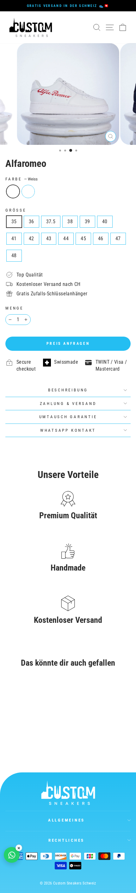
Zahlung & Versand (68, 403)
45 (83, 239)
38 (70, 222)
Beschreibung (68, 390)
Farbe (21, 179)
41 (14, 239)
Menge (14, 308)
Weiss (13, 191)
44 (66, 239)
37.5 (51, 222)
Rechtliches (66, 840)
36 (31, 222)
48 (14, 256)
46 (100, 239)
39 (87, 222)
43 (49, 239)
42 (31, 239)
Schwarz (28, 191)
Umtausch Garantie (68, 416)
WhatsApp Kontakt (68, 430)
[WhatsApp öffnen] (12, 855)
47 (118, 239)
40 (105, 222)
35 (14, 222)
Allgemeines (66, 820)
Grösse (15, 210)
